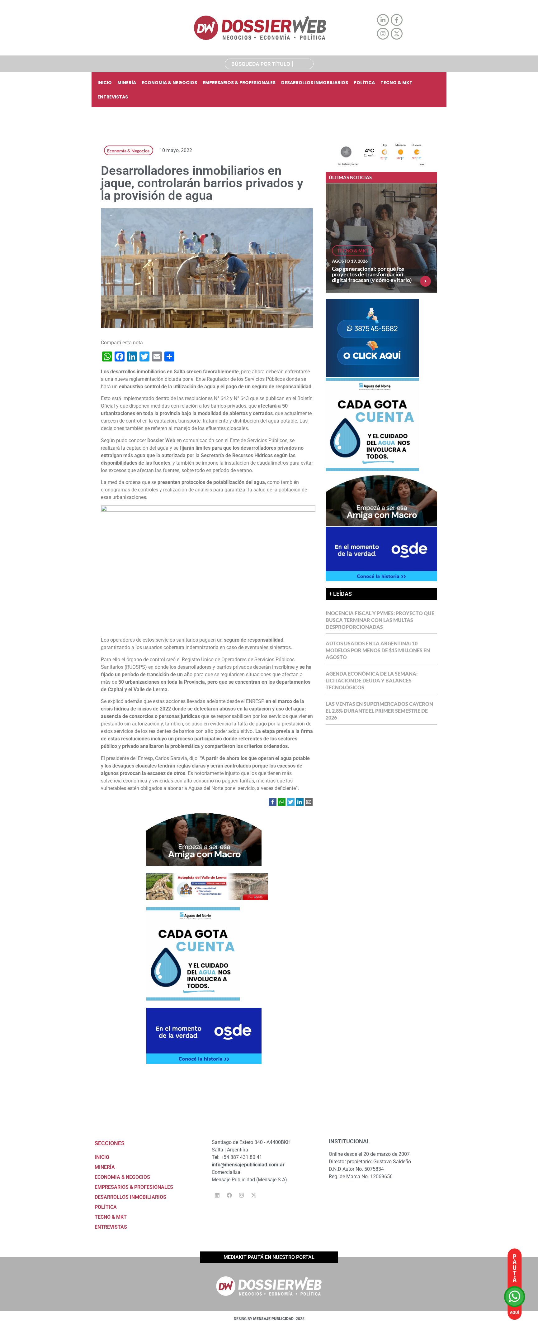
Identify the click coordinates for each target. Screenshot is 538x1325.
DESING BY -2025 (269, 1319)
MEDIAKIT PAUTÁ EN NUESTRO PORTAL (269, 1257)
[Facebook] (229, 1195)
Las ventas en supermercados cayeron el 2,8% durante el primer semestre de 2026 (379, 710)
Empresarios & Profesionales (239, 82)
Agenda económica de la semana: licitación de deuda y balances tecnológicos (372, 680)
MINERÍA (126, 82)
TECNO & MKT (396, 82)
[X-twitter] (253, 1195)
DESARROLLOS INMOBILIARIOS (314, 82)
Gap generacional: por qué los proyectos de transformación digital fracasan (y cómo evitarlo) (372, 274)
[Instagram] (241, 1195)
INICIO (104, 82)
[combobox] (269, 64)
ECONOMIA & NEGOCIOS (169, 82)
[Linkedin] (217, 1195)
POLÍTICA (364, 82)
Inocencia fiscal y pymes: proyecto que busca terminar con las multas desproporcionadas (380, 620)
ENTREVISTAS (112, 97)
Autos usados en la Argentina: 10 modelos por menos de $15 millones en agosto (378, 650)
